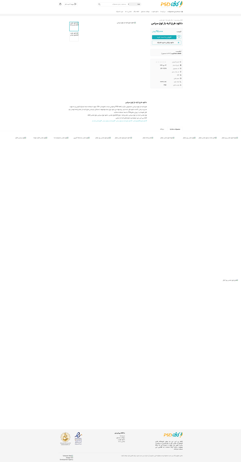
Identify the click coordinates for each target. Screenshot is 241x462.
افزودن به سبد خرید (164, 37)
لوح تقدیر (161, 20)
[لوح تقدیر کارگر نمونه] (36, 207)
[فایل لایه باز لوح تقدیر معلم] (206, 151)
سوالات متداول (145, 12)
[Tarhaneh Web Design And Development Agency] (65, 458)
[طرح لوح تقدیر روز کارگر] (227, 350)
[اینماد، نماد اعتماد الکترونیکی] (78, 438)
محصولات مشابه (175, 129)
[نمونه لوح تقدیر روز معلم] (227, 151)
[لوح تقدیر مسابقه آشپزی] (79, 207)
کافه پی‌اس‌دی (179, 20)
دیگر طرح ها (169, 20)
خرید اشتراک (119, 12)
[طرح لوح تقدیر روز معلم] (100, 207)
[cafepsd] (172, 4)
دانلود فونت (155, 12)
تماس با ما (128, 12)
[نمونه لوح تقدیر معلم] (163, 207)
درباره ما (162, 12)
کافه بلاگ (136, 12)
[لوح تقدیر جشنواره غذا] (58, 207)
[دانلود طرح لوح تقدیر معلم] (121, 207)
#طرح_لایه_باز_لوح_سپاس (108, 121)
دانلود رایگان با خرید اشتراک (165, 43)
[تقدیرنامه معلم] (142, 207)
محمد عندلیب (176, 53)
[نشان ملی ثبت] (65, 439)
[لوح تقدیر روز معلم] (185, 207)
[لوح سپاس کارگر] (15, 207)
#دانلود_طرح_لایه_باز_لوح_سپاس (124, 121)
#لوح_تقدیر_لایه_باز (97, 121)
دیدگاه (162, 129)
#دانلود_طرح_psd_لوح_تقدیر (140, 121)
